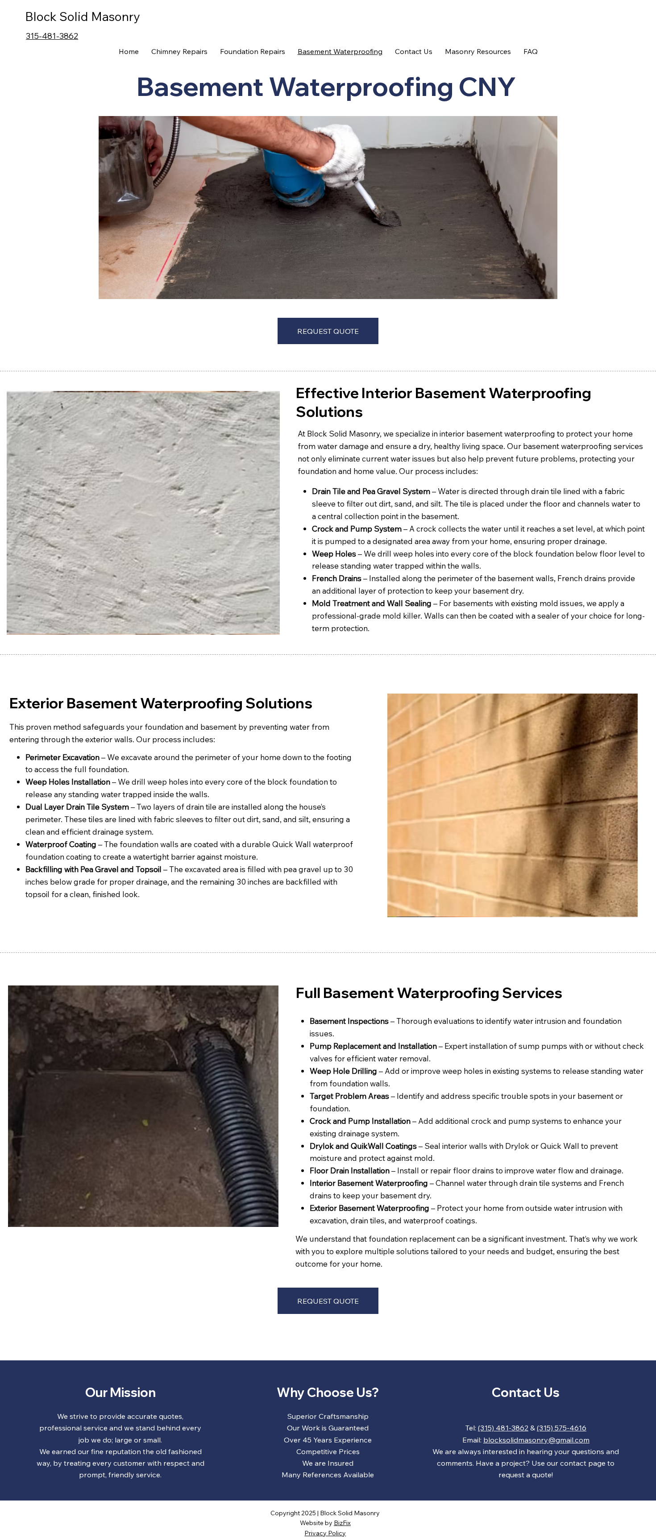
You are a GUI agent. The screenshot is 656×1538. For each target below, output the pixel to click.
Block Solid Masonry (82, 16)
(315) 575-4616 (561, 1427)
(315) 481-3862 (503, 1427)
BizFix (342, 1523)
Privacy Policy (325, 1533)
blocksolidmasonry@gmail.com (536, 1439)
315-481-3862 (52, 35)
